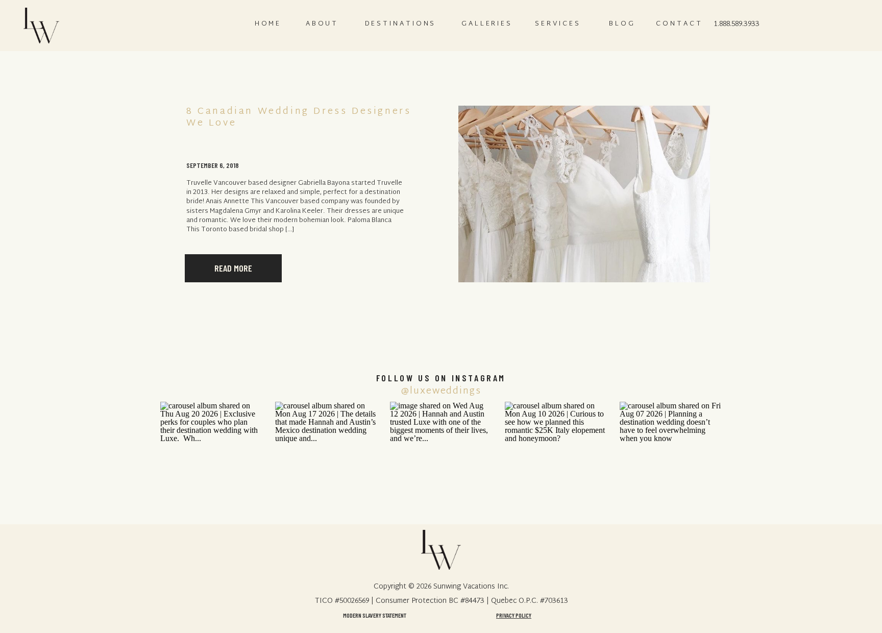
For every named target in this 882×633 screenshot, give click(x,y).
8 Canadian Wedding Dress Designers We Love (298, 117)
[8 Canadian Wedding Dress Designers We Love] (584, 194)
